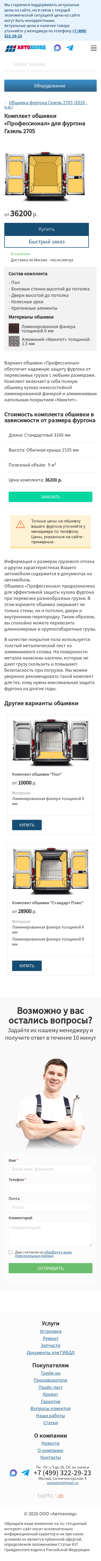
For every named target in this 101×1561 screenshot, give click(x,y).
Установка (50, 1331)
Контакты (50, 1457)
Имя (13, 1160)
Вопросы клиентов (50, 1408)
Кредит (50, 1394)
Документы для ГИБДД (50, 1352)
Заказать (50, 497)
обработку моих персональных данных (43, 1253)
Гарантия (50, 1401)
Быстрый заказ (47, 241)
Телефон (17, 1179)
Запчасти (50, 1345)
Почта (14, 1198)
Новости (50, 1443)
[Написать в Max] (13, 1481)
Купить (47, 228)
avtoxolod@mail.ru (62, 1482)
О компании (50, 1450)
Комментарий (20, 1218)
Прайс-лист (51, 1387)
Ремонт (50, 1338)
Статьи (50, 1422)
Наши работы (50, 1415)
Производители (50, 1380)
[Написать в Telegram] (25, 1481)
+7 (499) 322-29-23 (62, 1472)
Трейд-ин (51, 1373)
